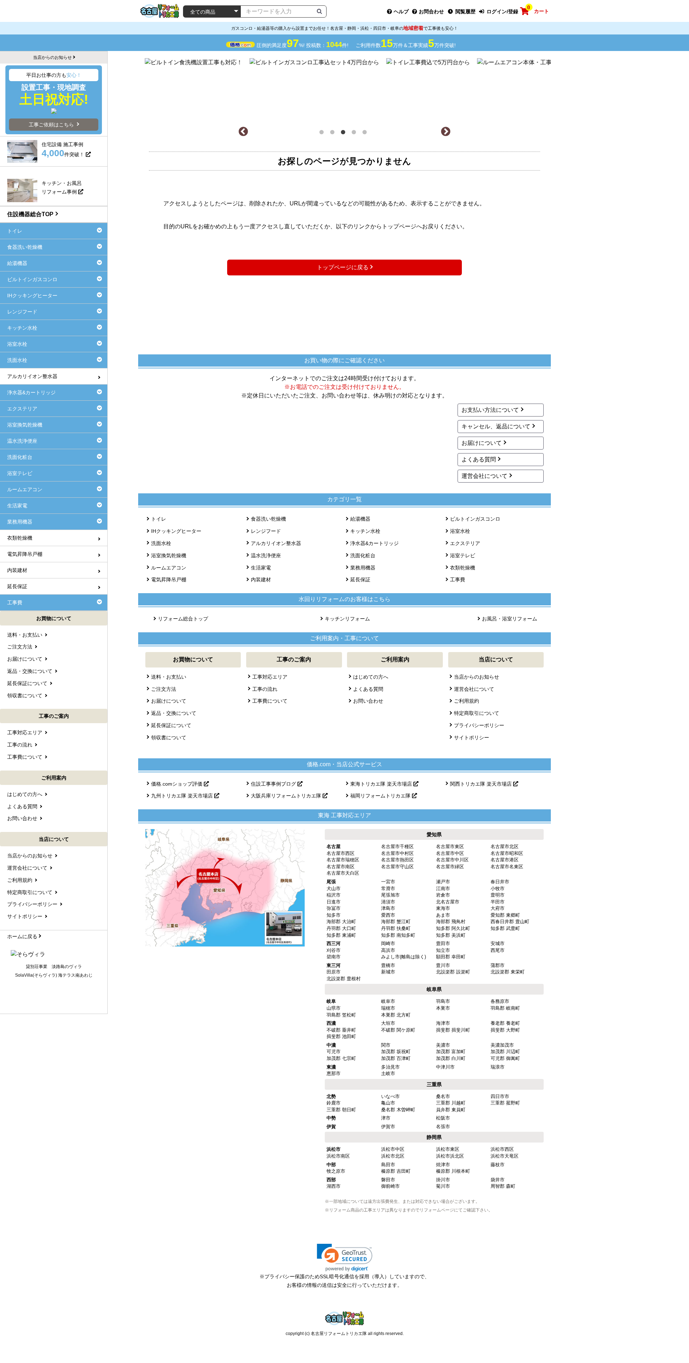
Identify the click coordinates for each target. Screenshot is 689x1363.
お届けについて (481, 443)
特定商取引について (476, 713)
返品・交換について (173, 713)
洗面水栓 (161, 543)
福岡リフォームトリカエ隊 (381, 796)
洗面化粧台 (362, 555)
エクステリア (465, 543)
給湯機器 (360, 519)
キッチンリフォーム (347, 619)
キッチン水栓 (365, 531)
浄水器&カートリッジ (374, 543)
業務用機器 (362, 568)
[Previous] (243, 131)
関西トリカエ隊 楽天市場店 (481, 784)
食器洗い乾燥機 (268, 519)
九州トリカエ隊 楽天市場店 (182, 796)
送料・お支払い (168, 677)
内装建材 (261, 579)
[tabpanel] (344, 88)
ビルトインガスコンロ (475, 519)
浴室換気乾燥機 (168, 555)
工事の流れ (264, 689)
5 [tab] (366, 133)
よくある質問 (478, 459)
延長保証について (171, 725)
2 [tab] (333, 133)
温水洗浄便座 (266, 555)
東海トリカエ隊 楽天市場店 (381, 784)
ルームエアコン (168, 568)
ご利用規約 (466, 701)
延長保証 (360, 579)
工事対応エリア (269, 677)
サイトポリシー (471, 737)
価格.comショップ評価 (177, 784)
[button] (345, 1257)
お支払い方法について (490, 410)
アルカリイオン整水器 (276, 543)
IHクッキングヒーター (176, 531)
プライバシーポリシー (479, 725)
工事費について (269, 701)
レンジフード (266, 531)
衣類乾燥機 (462, 568)
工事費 (457, 579)
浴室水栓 (460, 531)
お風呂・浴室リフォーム (509, 619)
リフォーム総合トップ (183, 619)
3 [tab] (344, 133)
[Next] (445, 131)
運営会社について (484, 476)
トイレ (158, 519)
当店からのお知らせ (476, 677)
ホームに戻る (22, 936)
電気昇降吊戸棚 (168, 579)
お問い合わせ (368, 701)
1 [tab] (323, 133)
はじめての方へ (370, 677)
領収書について (168, 737)
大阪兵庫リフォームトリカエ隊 (287, 796)
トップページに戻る (343, 267)
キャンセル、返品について (495, 426)
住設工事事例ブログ (274, 784)
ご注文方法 (163, 689)
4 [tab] (355, 133)
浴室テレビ (462, 555)
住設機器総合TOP (30, 214)
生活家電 (261, 568)
